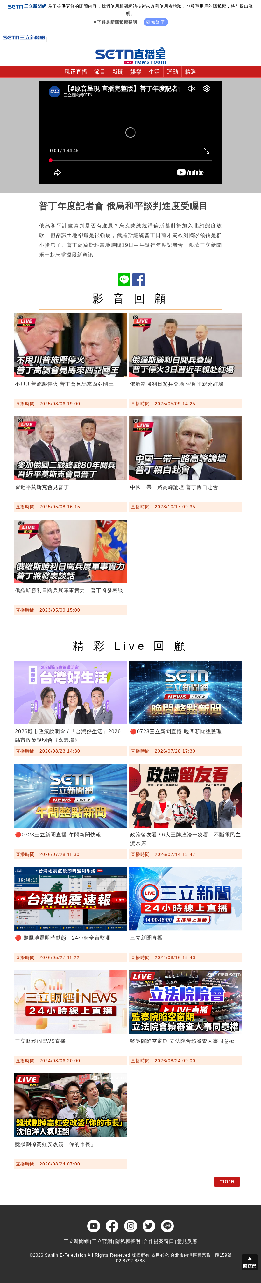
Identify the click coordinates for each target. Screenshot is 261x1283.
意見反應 (187, 1241)
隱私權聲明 (128, 1241)
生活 (154, 72)
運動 (172, 72)
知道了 (158, 22)
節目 (100, 72)
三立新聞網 (76, 1241)
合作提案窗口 (159, 1241)
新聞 (118, 72)
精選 (190, 72)
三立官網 (102, 1241)
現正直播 (76, 72)
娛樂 (136, 72)
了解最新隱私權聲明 (117, 22)
